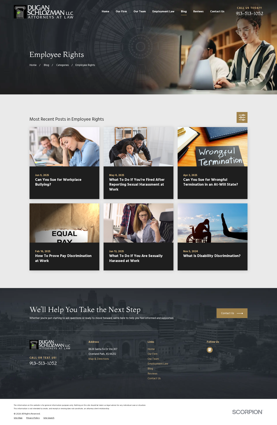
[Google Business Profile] (209, 349)
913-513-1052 (249, 13)
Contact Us (154, 378)
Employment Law (158, 364)
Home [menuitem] (105, 11)
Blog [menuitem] (184, 11)
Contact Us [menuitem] (217, 11)
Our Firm (152, 354)
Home (151, 349)
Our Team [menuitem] (140, 11)
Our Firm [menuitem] (121, 11)
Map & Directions (98, 359)
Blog (150, 369)
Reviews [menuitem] (198, 11)
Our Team (153, 359)
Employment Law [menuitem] (163, 11)
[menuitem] (18, 418)
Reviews (152, 374)
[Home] (43, 12)
